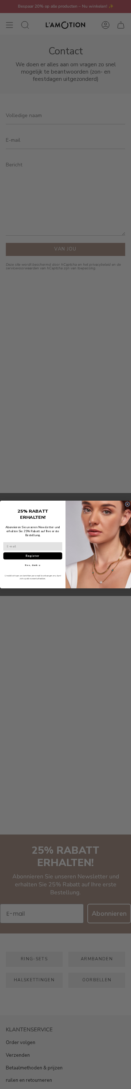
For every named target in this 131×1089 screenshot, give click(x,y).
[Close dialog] (128, 504)
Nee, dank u (32, 565)
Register (33, 556)
